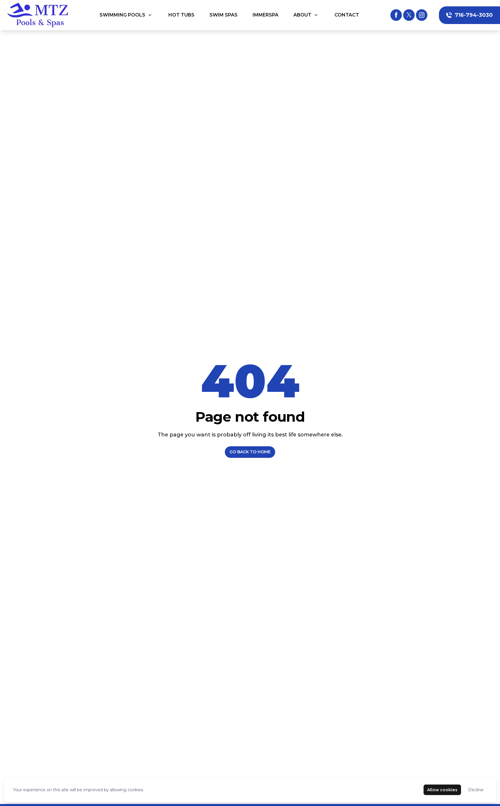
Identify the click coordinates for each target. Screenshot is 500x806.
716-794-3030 (474, 15)
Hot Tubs (181, 15)
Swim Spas (223, 15)
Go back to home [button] (250, 451)
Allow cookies (442, 789)
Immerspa (265, 15)
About (302, 15)
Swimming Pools (122, 15)
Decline (476, 789)
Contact (346, 15)
